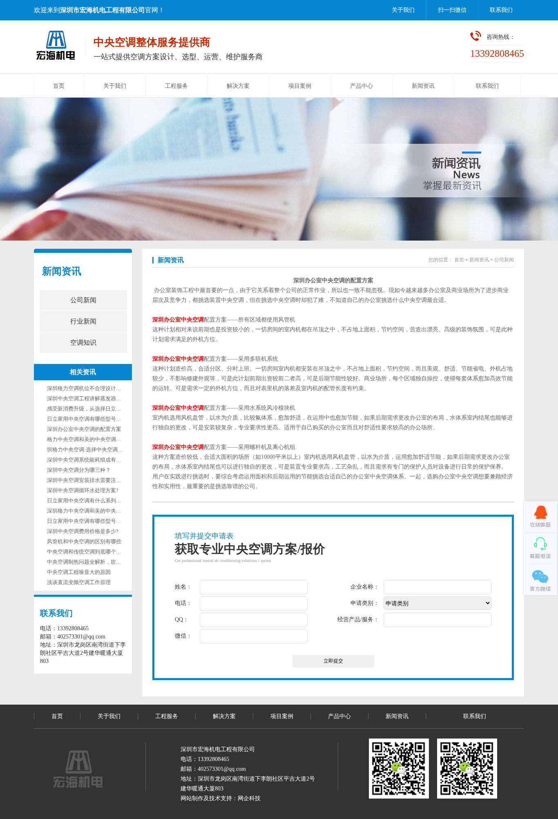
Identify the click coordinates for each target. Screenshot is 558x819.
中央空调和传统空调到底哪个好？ (87, 552)
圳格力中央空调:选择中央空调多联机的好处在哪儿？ (109, 449)
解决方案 (238, 86)
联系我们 (501, 10)
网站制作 (192, 798)
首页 (59, 86)
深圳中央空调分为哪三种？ (79, 470)
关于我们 (403, 10)
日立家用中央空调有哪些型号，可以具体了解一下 (105, 419)
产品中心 (361, 86)
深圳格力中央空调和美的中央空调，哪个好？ (100, 511)
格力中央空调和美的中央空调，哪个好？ (95, 439)
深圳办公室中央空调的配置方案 (84, 429)
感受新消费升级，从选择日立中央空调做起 (97, 409)
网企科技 (249, 798)
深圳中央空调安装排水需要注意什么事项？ (97, 480)
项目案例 (299, 86)
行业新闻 (83, 321)
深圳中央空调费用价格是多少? (82, 531)
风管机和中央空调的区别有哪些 (84, 541)
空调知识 (83, 342)
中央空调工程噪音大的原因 (79, 572)
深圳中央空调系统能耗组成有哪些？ (89, 460)
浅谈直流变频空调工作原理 (79, 582)
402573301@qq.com (222, 769)
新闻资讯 (423, 86)
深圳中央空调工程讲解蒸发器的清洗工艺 (95, 398)
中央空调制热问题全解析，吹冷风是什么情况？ (102, 562)
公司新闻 (83, 300)
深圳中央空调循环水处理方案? (82, 490)
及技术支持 (217, 798)
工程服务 (176, 86)
